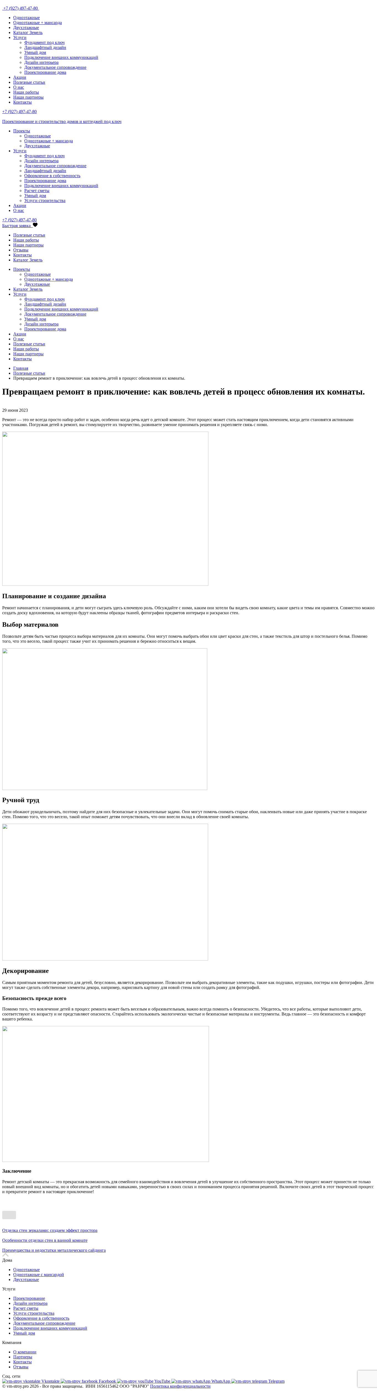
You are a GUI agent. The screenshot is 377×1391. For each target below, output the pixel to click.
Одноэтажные (26, 17)
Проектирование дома (45, 72)
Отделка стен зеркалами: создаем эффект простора (49, 1230)
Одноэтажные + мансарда (37, 22)
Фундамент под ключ (44, 42)
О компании (24, 1352)
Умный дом (35, 52)
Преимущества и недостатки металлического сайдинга (54, 1250)
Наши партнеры (28, 97)
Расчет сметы (36, 190)
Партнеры (22, 1357)
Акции (19, 77)
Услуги (19, 37)
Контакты (22, 102)
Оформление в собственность (52, 175)
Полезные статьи (29, 82)
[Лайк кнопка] (9, 1215)
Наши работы (26, 92)
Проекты (21, 130)
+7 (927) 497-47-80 (21, 8)
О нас (18, 87)
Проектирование (29, 1298)
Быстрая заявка (17, 225)
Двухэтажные (26, 27)
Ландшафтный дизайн (45, 47)
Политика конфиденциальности (180, 1386)
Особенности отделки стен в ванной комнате (44, 1240)
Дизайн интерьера (41, 62)
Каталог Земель (28, 32)
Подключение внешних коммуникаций (61, 57)
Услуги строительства (44, 200)
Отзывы (20, 250)
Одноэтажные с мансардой (38, 1274)
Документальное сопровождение (55, 67)
